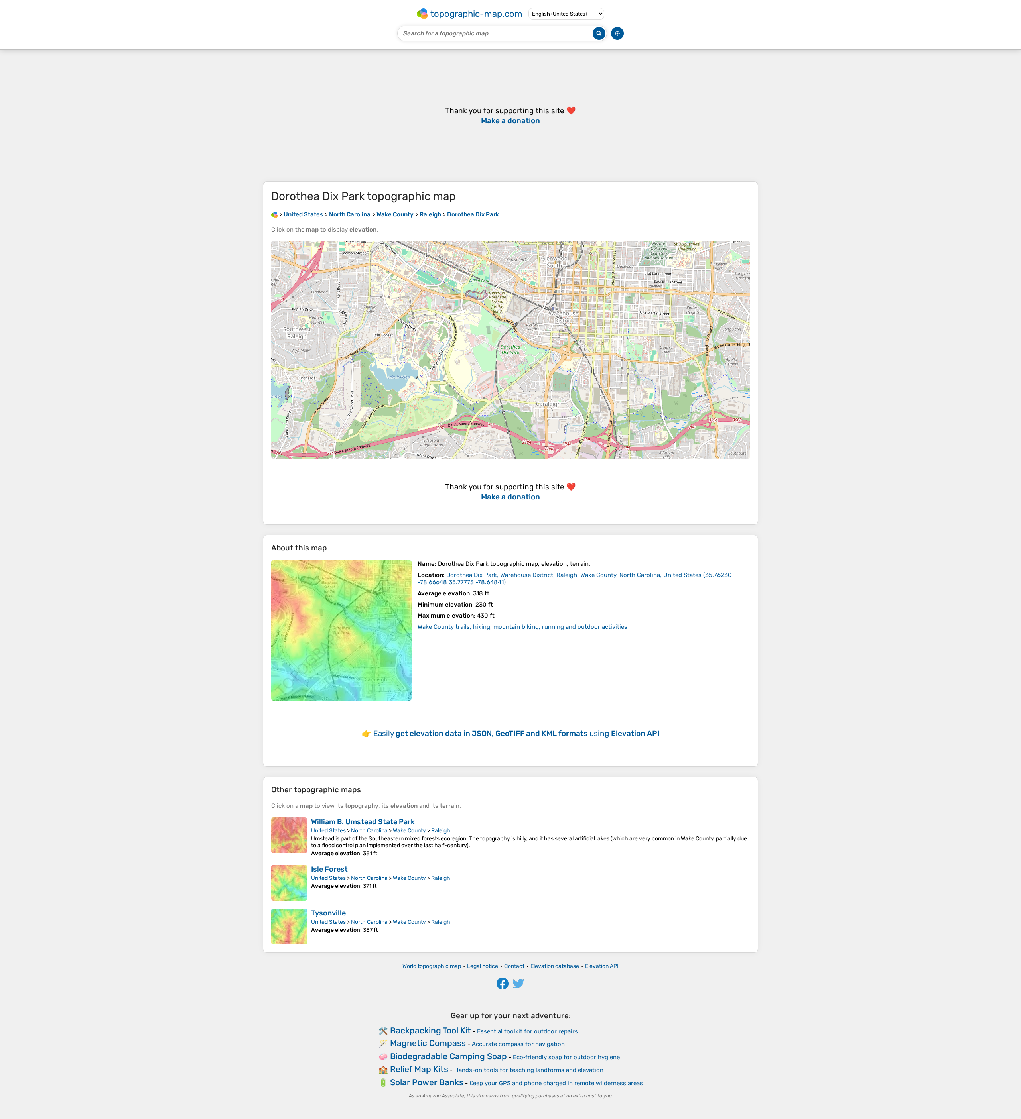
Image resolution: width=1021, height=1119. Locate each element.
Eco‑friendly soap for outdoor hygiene (566, 1057)
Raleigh (440, 830)
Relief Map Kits (419, 1069)
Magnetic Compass (428, 1043)
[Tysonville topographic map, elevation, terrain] (289, 926)
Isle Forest (329, 869)
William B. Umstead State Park (363, 821)
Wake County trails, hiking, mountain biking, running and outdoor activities (522, 626)
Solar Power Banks (426, 1082)
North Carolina (369, 830)
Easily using (516, 733)
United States (328, 830)
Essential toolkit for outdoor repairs (527, 1031)
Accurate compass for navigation (518, 1044)
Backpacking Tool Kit (430, 1030)
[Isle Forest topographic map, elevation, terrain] (289, 883)
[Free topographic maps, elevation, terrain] (274, 214)
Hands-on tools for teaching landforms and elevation (528, 1070)
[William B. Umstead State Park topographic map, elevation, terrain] (289, 837)
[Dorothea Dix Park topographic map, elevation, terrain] (341, 630)
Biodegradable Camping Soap (448, 1056)
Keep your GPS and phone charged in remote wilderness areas (556, 1083)
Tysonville (328, 913)
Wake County (409, 830)
